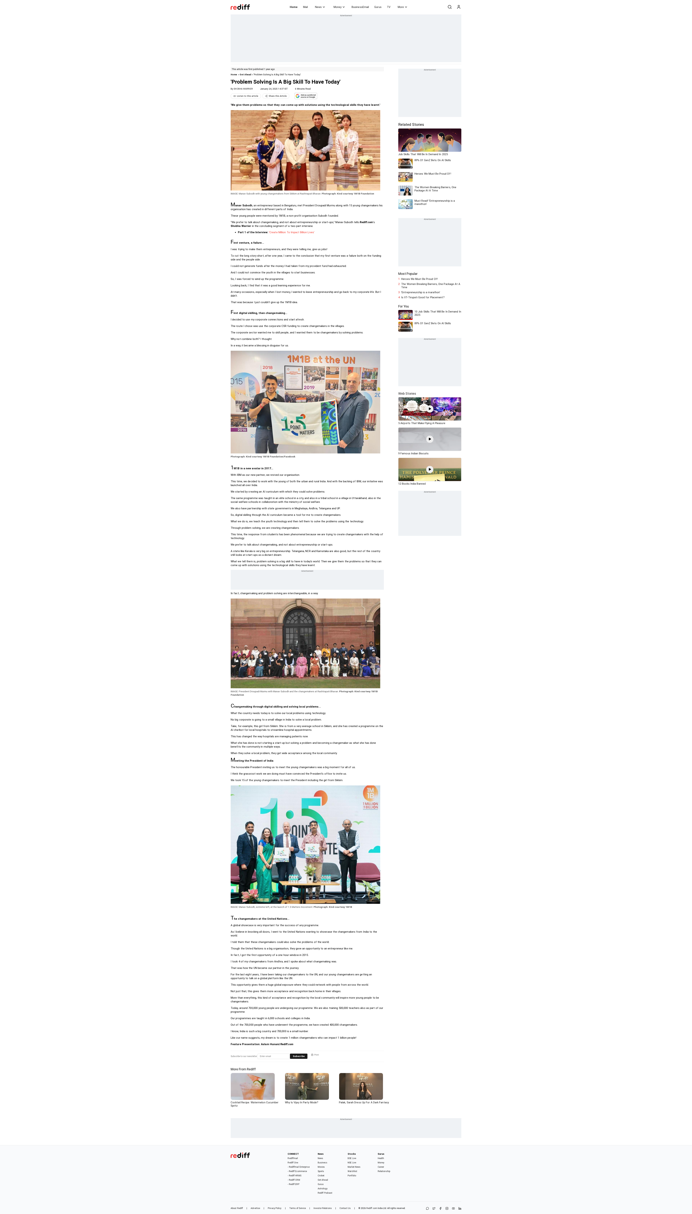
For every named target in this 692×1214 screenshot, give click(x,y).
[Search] (449, 7)
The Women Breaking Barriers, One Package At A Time (430, 285)
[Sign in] (458, 7)
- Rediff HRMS (294, 1175)
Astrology (322, 1188)
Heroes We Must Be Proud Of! (419, 279)
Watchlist (352, 1171)
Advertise (255, 1208)
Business (322, 1162)
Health (381, 1158)
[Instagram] (446, 1208)
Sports (321, 1171)
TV (389, 7)
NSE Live (352, 1162)
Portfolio (352, 1175)
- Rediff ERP (293, 1184)
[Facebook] (440, 1208)
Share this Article (278, 96)
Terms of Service (297, 1208)
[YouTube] (453, 1208)
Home (294, 7)
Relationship (384, 1171)
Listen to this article (247, 96)
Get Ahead (245, 74)
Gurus (378, 7)
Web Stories (407, 393)
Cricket (321, 1175)
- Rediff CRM (294, 1180)
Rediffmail (293, 1158)
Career (381, 1167)
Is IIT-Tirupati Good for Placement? (423, 297)
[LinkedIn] (459, 1208)
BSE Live (352, 1158)
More (401, 7)
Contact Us (345, 1208)
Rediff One (293, 1162)
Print (316, 1055)
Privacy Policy (274, 1208)
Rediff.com (371, 1208)
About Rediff (237, 1208)
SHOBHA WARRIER (243, 89)
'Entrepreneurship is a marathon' (420, 292)
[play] (429, 409)
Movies (321, 1167)
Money (337, 7)
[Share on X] (433, 1208)
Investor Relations (323, 1208)
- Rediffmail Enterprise (298, 1167)
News (318, 7)
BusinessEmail (360, 7)
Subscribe (299, 1056)
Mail (305, 7)
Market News (354, 1167)
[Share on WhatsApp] (427, 1208)
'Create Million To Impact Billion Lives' (291, 232)
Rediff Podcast (325, 1193)
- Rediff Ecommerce (297, 1171)
